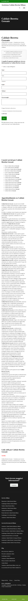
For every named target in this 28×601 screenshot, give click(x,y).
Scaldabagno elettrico (6, 556)
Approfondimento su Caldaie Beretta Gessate (12, 56)
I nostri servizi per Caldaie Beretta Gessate (11, 54)
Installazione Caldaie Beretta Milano (9, 508)
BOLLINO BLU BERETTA (8, 551)
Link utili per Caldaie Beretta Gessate (10, 57)
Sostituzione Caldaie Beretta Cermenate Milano (11, 540)
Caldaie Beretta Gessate (7, 459)
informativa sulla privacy (11, 108)
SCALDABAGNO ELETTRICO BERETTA (11, 567)
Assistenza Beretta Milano (7, 510)
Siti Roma (19, 585)
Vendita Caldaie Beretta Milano (8, 505)
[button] (20, 8)
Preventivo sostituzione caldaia (8, 553)
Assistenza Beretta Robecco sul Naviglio (10, 535)
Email (3, 84)
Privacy (11, 580)
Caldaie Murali (5, 563)
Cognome (4, 81)
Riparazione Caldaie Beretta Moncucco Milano (11, 528)
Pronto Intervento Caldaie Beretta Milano (10, 512)
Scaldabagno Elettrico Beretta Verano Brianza (11, 542)
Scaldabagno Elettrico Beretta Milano (9, 503)
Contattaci (14, 485)
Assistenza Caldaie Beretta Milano (14, 5)
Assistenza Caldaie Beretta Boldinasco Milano (11, 526)
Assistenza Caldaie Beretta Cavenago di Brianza (11, 538)
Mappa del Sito (5, 580)
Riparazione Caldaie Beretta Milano (9, 501)
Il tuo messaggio (5, 97)
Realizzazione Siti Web (12, 585)
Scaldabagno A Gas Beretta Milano (9, 515)
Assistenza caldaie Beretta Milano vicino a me (11, 565)
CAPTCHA (4, 113)
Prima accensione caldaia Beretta (8, 560)
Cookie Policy (17, 580)
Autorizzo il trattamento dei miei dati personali (12, 111)
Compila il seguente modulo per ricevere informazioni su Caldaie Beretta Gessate (14, 52)
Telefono (4, 91)
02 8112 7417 (6, 1)
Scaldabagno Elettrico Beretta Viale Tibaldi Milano (12, 533)
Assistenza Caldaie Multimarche (8, 558)
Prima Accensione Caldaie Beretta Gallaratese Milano (13, 531)
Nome (3, 75)
